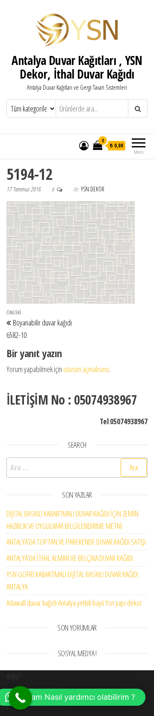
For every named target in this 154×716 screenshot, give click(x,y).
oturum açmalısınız (86, 369)
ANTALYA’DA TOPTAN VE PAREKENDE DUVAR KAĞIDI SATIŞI (76, 542)
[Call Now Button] (20, 698)
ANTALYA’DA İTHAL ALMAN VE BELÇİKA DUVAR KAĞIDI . (70, 558)
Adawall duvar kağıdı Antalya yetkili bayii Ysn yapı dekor (74, 603)
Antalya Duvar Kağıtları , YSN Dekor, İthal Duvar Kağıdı (77, 67)
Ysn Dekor (92, 189)
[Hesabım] (84, 145)
